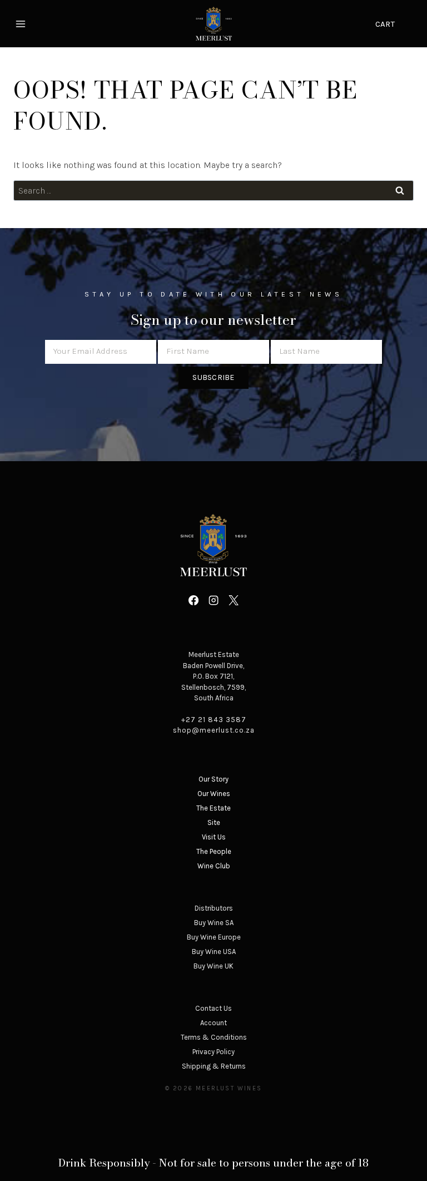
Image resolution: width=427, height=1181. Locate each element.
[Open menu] (22, 23)
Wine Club (213, 866)
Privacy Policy (213, 1051)
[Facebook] (193, 600)
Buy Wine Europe (214, 937)
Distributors (214, 908)
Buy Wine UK (213, 966)
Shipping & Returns (214, 1066)
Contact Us (213, 1008)
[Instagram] (213, 600)
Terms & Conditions (214, 1037)
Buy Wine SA (214, 922)
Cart (385, 24)
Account (213, 1023)
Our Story (213, 779)
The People (213, 851)
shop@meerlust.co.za (214, 730)
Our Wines (213, 793)
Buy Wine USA (214, 951)
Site (213, 822)
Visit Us (214, 837)
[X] (234, 600)
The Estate (213, 808)
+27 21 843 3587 (213, 719)
